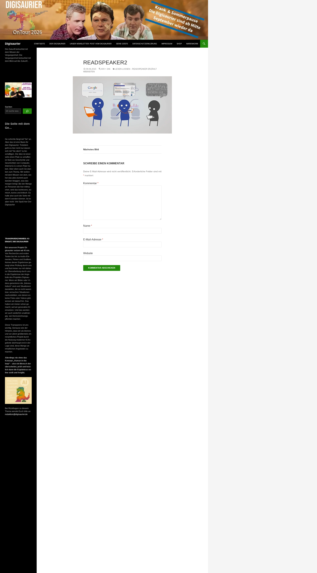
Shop (179, 44)
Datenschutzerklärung (144, 44)
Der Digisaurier (57, 44)
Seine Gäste (122, 44)
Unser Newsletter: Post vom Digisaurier (91, 44)
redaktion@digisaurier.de (16, 414)
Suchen (8, 107)
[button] (8, 221)
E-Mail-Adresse (93, 239)
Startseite (39, 44)
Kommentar (90, 183)
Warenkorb (192, 44)
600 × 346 (105, 69)
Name (87, 225)
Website (88, 253)
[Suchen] (27, 111)
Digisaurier (12, 43)
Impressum (166, 44)
